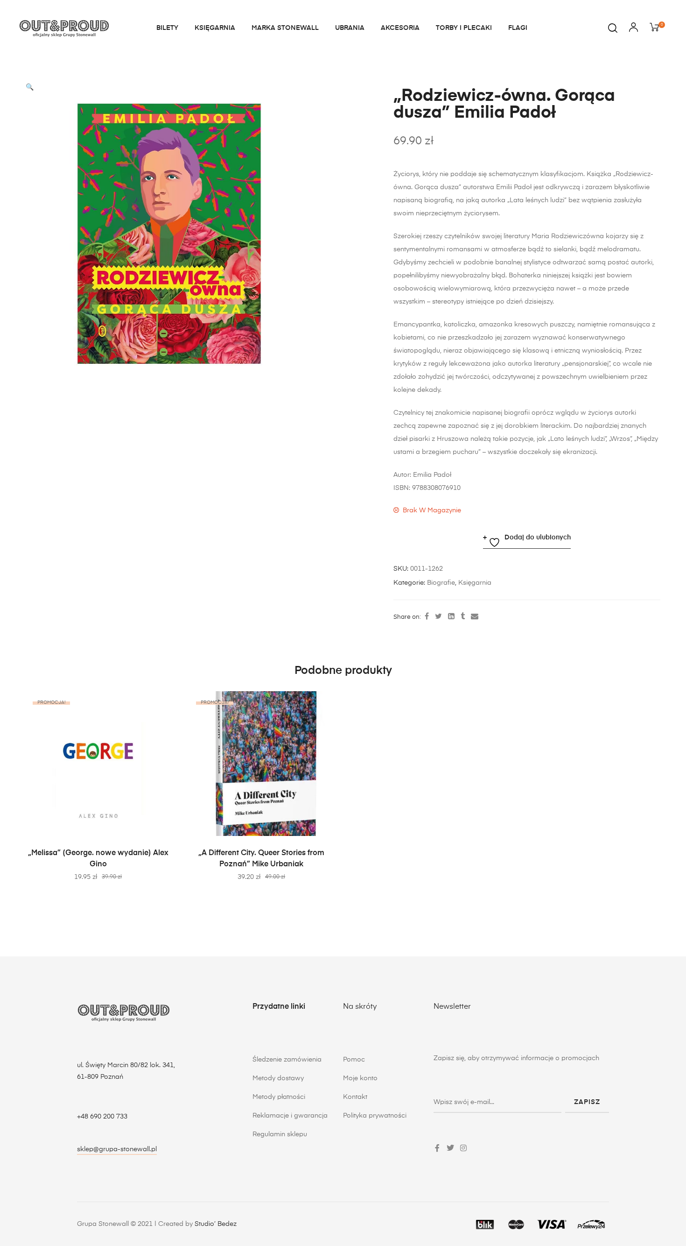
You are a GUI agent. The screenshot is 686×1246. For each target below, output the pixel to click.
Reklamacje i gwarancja (290, 1115)
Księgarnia (474, 583)
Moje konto (360, 1078)
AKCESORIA (400, 28)
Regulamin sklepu (279, 1134)
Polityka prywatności (374, 1115)
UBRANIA (349, 28)
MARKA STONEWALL (285, 28)
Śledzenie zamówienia (287, 1059)
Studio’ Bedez (216, 1224)
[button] (30, 87)
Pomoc (354, 1059)
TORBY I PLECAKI (464, 28)
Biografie (441, 583)
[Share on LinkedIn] (451, 616)
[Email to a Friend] (474, 616)
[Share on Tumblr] (463, 616)
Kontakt (355, 1097)
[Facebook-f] (437, 1148)
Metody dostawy (278, 1078)
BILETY (167, 28)
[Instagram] (463, 1148)
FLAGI (517, 28)
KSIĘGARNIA (215, 28)
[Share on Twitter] (438, 616)
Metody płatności (278, 1097)
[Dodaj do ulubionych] (158, 703)
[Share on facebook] (427, 616)
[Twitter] (450, 1148)
